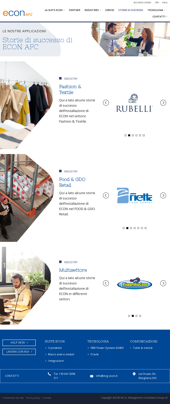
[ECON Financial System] (17, 13)
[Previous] (106, 102)
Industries (92, 10)
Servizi (109, 10)
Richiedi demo (143, 2)
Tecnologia (155, 10)
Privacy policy (33, 397)
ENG (165, 2)
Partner (74, 10)
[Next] (163, 102)
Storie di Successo (130, 10)
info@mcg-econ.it (107, 376)
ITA (157, 2)
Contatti (159, 16)
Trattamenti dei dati (13, 397)
